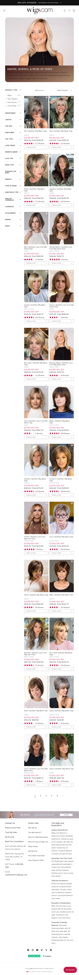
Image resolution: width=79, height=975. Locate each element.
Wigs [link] (14, 95)
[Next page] (63, 796)
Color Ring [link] (13, 106)
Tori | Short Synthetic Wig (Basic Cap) (61, 653)
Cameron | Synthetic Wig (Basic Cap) (60, 479)
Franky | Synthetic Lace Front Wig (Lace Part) (34, 537)
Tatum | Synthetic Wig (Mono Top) (61, 769)
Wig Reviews (32, 851)
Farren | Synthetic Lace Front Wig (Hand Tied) (61, 306)
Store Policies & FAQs (36, 860)
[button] (4, 10)
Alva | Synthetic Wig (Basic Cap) (61, 131)
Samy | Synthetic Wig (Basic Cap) (61, 711)
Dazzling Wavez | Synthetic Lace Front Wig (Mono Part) (61, 364)
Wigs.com (33, 968)
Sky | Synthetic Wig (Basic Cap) (35, 131)
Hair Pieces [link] (14, 102)
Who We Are (32, 828)
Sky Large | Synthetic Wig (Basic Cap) (35, 364)
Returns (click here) (13, 828)
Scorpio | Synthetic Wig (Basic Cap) (35, 306)
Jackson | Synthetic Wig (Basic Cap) (35, 479)
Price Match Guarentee (36, 855)
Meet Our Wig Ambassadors (38, 837)
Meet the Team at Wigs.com (38, 842)
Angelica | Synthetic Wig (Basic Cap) (60, 190)
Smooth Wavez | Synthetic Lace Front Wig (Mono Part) (60, 248)
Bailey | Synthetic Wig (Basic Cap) (59, 422)
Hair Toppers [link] (14, 99)
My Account (9, 837)
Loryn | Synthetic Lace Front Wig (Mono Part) (36, 769)
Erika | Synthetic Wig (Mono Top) (36, 711)
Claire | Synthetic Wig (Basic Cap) (36, 595)
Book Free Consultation (14, 841)
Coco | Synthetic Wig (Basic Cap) (61, 537)
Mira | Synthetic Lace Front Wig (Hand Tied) (35, 248)
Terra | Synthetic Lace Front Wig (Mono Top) (35, 422)
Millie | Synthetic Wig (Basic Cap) (61, 595)
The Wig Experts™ (35, 832)
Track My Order (11, 832)
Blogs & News (33, 846)
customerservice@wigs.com (16, 875)
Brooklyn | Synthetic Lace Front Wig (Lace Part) (35, 653)
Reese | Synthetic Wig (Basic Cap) (34, 190)
